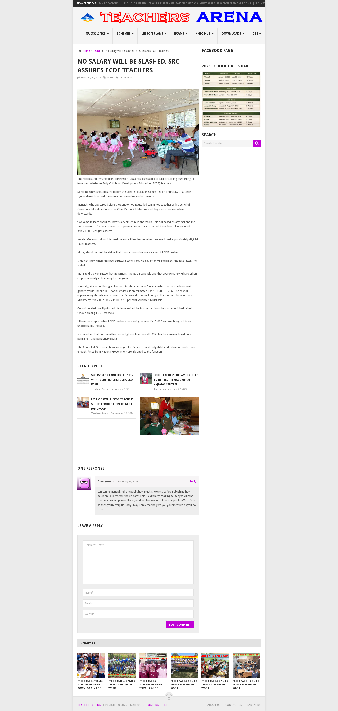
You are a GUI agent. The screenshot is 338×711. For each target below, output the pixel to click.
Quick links (96, 33)
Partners (254, 704)
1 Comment (125, 77)
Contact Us (233, 704)
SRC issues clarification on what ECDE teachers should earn (112, 379)
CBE (255, 33)
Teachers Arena (100, 389)
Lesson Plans (152, 33)
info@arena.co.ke (154, 705)
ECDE (110, 77)
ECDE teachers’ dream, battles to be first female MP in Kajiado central (176, 379)
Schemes (123, 33)
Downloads (231, 33)
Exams (179, 33)
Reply (193, 481)
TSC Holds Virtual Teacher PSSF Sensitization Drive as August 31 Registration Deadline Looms (172, 3)
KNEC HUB (202, 33)
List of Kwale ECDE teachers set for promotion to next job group (112, 404)
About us (213, 704)
